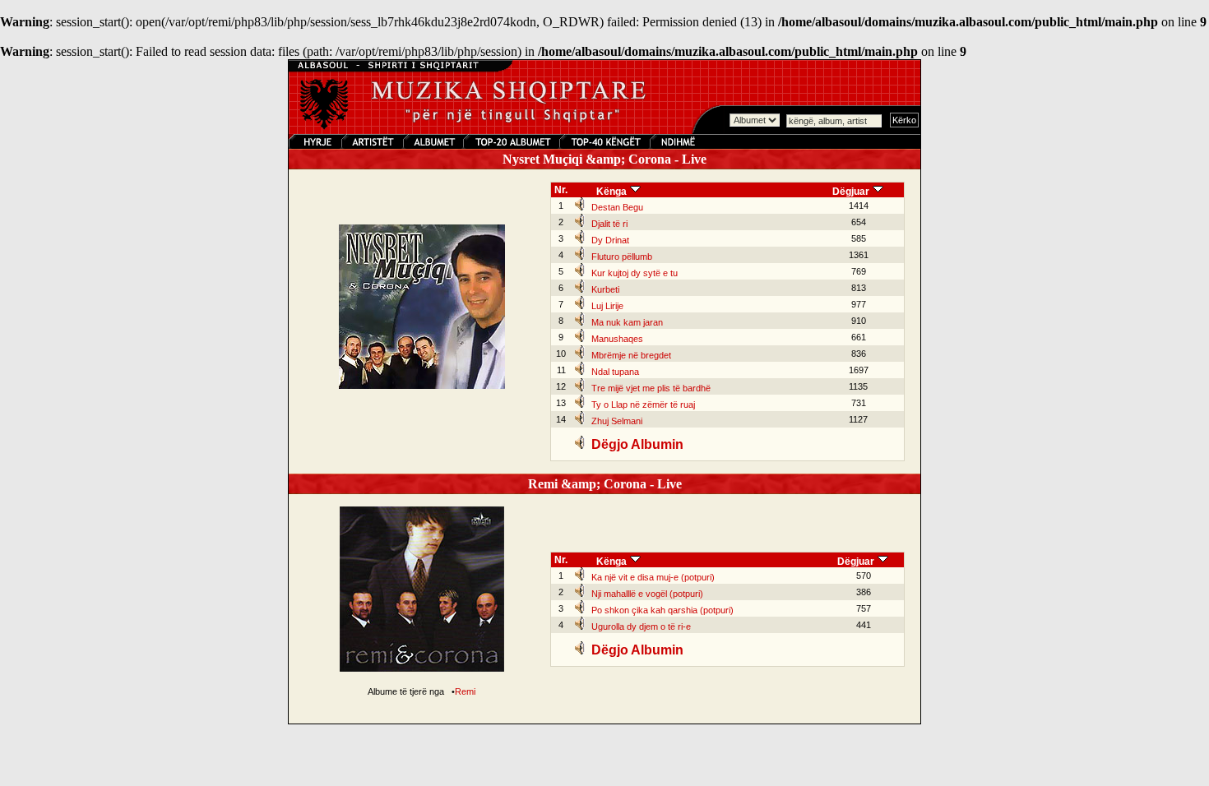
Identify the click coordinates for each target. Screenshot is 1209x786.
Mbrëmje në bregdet (631, 355)
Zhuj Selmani (616, 421)
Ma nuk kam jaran (627, 322)
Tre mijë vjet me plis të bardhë (651, 388)
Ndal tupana (615, 372)
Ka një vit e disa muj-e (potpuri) (653, 577)
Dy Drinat (610, 240)
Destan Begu (617, 207)
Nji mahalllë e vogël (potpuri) (647, 594)
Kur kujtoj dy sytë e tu (634, 273)
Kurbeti (605, 289)
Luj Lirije (607, 306)
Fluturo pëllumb (621, 256)
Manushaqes (617, 339)
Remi (465, 691)
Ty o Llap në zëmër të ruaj (643, 404)
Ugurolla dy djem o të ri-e (641, 626)
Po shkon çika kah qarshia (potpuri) (662, 610)
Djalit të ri (609, 224)
